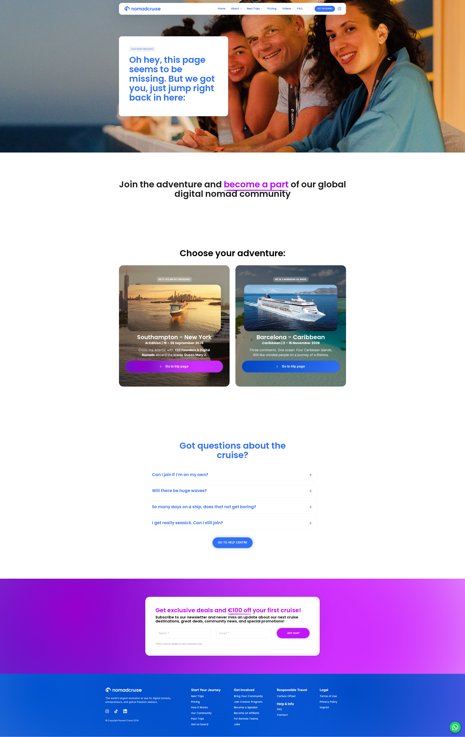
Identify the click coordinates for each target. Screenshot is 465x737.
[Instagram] (340, 9)
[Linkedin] (126, 711)
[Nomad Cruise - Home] (142, 8)
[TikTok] (117, 711)
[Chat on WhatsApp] (455, 727)
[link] (174, 366)
